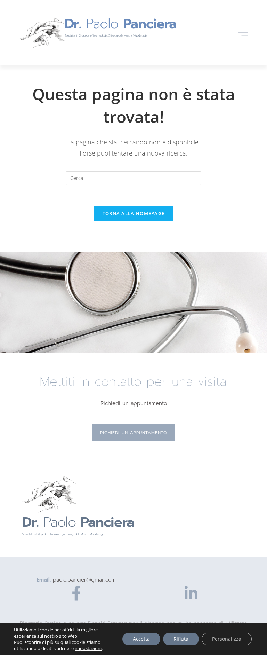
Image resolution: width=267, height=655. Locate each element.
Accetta (141, 639)
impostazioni (88, 648)
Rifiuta (180, 639)
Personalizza (226, 639)
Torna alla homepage (134, 213)
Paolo (121, 23)
